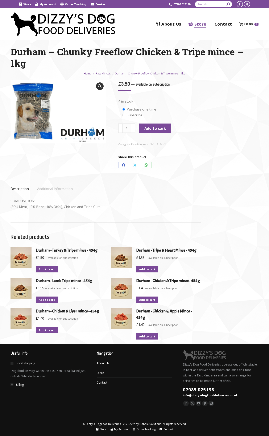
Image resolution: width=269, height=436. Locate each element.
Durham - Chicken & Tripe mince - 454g (168, 280)
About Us (103, 363)
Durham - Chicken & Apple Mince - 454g (164, 314)
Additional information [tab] (55, 188)
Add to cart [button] (47, 269)
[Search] (228, 4)
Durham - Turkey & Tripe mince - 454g (67, 250)
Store (100, 373)
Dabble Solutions (150, 424)
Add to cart (155, 128)
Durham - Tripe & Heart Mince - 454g (166, 250)
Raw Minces (138, 144)
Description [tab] (20, 188)
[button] (100, 86)
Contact (102, 382)
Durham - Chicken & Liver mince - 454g (67, 311)
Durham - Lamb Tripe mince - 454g (64, 280)
